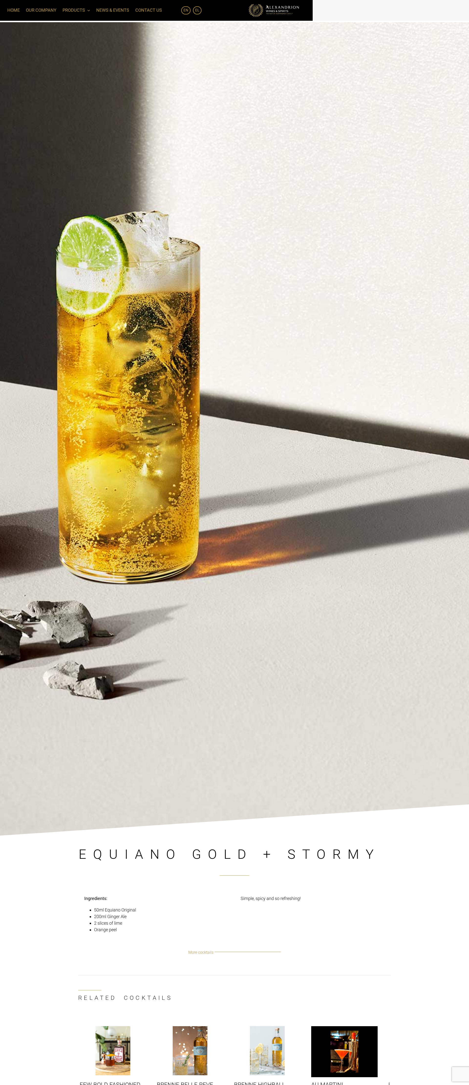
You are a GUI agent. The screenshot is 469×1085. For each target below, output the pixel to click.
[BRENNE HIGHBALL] (274, 1028)
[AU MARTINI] (354, 1028)
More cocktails (200, 952)
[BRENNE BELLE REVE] (194, 1028)
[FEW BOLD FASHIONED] (114, 1028)
